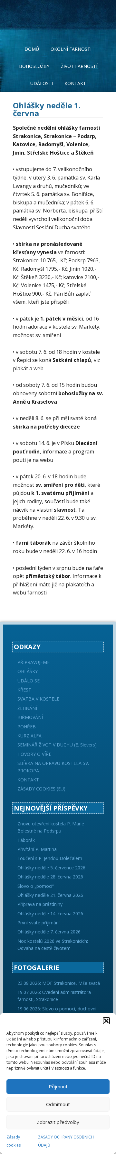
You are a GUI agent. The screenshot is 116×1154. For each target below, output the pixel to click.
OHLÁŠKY (27, 671)
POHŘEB (26, 727)
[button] (106, 1021)
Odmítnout (58, 1104)
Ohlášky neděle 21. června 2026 (50, 895)
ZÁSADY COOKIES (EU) (41, 789)
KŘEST (24, 690)
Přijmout (58, 1086)
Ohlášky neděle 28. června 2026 (50, 877)
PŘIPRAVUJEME (33, 662)
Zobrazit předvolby (58, 1122)
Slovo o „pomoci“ (35, 886)
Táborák (26, 840)
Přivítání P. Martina (37, 849)
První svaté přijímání (38, 923)
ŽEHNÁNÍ (27, 708)
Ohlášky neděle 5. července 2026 (51, 868)
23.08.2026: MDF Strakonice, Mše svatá (58, 983)
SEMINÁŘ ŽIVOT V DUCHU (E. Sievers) (57, 745)
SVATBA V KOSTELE (38, 699)
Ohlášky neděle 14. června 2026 (50, 913)
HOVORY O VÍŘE (34, 754)
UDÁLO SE (28, 681)
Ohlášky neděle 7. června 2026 (49, 932)
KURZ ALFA (29, 736)
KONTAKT (28, 780)
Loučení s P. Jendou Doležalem (49, 858)
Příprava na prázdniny (40, 904)
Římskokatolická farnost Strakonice (58, 16)
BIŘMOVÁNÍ (30, 717)
